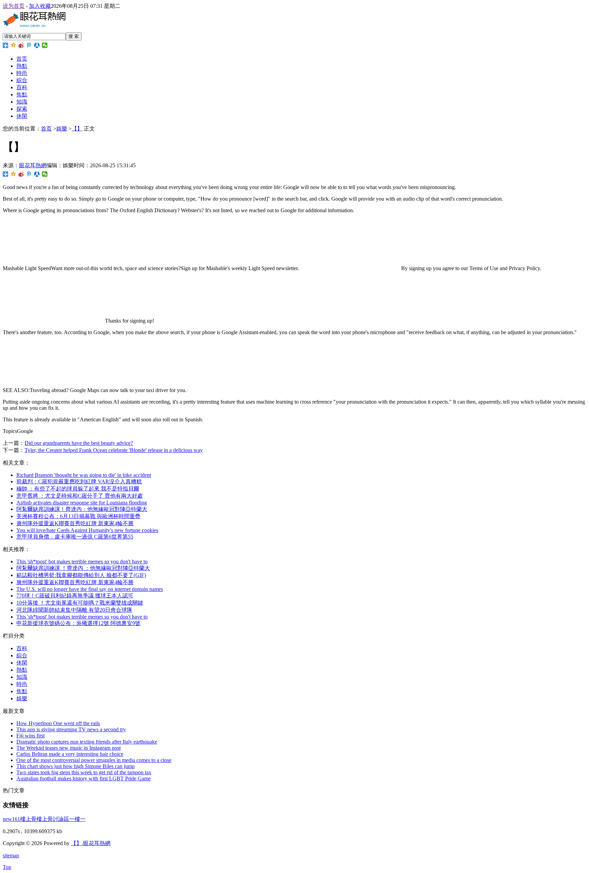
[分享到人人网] (37, 45)
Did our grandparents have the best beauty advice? (79, 443)
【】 (77, 128)
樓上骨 (28, 819)
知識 (21, 102)
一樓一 (77, 819)
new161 (11, 819)
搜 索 (74, 36)
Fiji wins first (30, 735)
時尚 (21, 73)
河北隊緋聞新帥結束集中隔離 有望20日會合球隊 (74, 610)
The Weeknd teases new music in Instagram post (68, 748)
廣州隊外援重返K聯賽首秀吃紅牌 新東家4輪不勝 (75, 523)
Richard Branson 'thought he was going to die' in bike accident (83, 475)
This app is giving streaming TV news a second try (71, 729)
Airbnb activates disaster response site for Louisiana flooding (81, 502)
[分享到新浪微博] (21, 45)
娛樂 (61, 128)
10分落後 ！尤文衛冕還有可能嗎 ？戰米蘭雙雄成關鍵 (79, 603)
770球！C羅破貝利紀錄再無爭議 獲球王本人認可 (74, 595)
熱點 (21, 66)
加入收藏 (40, 6)
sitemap (11, 855)
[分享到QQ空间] (13, 45)
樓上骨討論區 (52, 819)
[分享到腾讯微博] (29, 45)
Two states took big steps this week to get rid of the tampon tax (83, 772)
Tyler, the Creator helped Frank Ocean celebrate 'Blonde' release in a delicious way (114, 450)
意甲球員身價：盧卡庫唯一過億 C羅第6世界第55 (74, 537)
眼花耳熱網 (32, 165)
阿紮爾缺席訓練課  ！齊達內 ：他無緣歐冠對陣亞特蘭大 (81, 509)
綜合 (21, 80)
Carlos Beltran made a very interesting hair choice (69, 754)
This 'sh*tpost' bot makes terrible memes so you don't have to (82, 561)
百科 (21, 87)
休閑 (21, 116)
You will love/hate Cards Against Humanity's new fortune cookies (87, 530)
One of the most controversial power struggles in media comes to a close (93, 760)
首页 (21, 59)
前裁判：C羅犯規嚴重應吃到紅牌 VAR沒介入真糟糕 (79, 481)
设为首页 (14, 6)
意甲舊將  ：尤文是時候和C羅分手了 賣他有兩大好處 (79, 496)
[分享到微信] (45, 45)
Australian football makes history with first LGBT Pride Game (83, 778)
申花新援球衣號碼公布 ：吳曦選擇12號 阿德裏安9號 (78, 623)
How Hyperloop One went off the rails (58, 723)
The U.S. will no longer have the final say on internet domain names (89, 589)
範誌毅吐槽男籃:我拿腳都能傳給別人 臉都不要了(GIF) (81, 575)
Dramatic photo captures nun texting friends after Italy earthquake (86, 742)
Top (7, 867)
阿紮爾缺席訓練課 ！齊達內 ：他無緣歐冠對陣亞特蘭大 (83, 568)
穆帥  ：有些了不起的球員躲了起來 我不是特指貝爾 (77, 489)
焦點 (21, 94)
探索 (21, 109)
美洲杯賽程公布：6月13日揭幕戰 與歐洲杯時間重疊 (78, 516)
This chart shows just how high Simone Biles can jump (75, 766)
